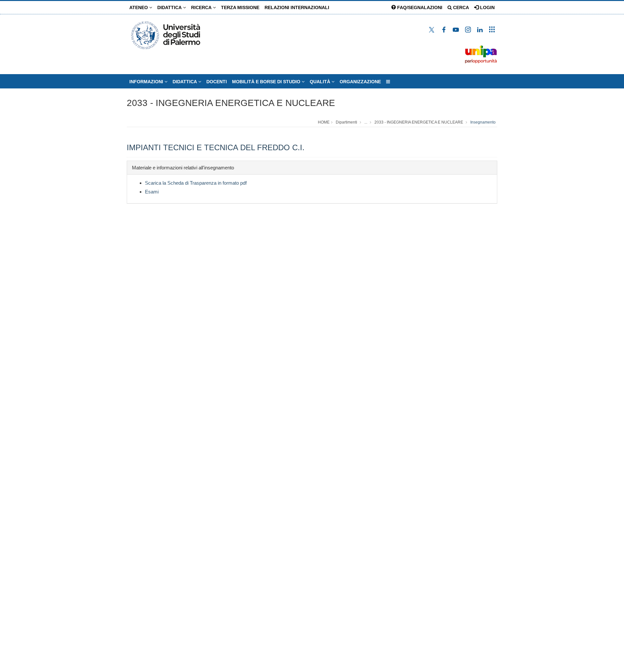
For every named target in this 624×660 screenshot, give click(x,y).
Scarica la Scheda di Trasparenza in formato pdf (196, 183)
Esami (152, 191)
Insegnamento (483, 122)
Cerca (460, 7)
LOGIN (487, 7)
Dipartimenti (346, 122)
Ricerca (202, 7)
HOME (324, 122)
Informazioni (146, 81)
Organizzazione (360, 81)
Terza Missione (240, 7)
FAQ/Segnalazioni (419, 7)
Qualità (321, 81)
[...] (388, 81)
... (365, 122)
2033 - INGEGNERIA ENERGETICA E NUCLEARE (231, 103)
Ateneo (139, 7)
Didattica (170, 7)
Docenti (216, 81)
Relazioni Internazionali (297, 7)
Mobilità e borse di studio (267, 81)
